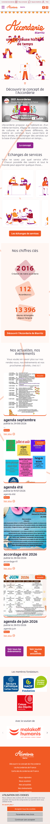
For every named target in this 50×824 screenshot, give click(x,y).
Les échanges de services (25, 233)
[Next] (47, 732)
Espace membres (36, 2)
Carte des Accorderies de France (25, 771)
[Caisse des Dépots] (25, 703)
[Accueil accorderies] (12, 7)
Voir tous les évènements (14, 650)
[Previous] (2, 732)
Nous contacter (22, 2)
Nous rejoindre (25, 777)
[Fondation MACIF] (34, 684)
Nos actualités (25, 785)
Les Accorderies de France (25, 767)
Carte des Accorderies (8, 2)
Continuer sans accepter (25, 819)
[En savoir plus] (25, 394)
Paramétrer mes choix (25, 814)
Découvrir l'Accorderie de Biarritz (25, 333)
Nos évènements (25, 788)
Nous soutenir (25, 781)
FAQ (47, 2)
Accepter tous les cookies (25, 809)
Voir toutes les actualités (36, 651)
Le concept (25, 145)
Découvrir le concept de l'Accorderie (25, 764)
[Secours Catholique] (11, 684)
